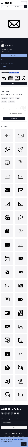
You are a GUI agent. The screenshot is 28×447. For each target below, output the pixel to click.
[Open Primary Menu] (2, 3)
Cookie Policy (16, 439)
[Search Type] (3, 6)
